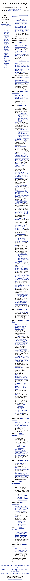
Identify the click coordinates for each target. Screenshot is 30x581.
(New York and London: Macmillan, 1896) (21, 165)
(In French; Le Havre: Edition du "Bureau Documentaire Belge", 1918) (22, 68)
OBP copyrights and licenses (15, 579)
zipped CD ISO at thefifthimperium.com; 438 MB (23, 255)
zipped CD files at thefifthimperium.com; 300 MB (23, 119)
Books (2, 573)
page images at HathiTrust (22, 408)
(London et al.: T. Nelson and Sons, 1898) (21, 350)
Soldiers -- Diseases (24, 77)
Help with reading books (7, 565)
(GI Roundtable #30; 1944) (21, 97)
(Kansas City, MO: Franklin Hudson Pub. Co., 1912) (22, 53)
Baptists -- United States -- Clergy (7, 60)
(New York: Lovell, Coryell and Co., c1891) (21, 303)
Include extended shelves (15, 9)
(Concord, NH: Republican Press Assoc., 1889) (22, 193)
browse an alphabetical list (14, 10)
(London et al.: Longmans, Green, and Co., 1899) (22, 412)
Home (3, 569)
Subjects (13, 571)
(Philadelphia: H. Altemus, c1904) (22, 359)
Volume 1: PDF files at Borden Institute (23, 496)
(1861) (22, 550)
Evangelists (6, 32)
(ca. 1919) (22, 534)
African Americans (6, 39)
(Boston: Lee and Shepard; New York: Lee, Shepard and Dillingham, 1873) (21, 341)
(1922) (22, 277)
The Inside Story (25, 573)
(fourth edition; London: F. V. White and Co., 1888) (22, 139)
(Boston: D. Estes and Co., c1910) (22, 425)
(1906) (21, 47)
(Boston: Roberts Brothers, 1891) (21, 269)
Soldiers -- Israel (23, 309)
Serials (17, 571)
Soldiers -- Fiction (23, 105)
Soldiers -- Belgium (24, 61)
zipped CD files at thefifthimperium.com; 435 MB (23, 259)
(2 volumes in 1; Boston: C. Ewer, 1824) (21, 240)
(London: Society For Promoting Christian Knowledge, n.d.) (22, 327)
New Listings (14, 569)
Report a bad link (18, 565)
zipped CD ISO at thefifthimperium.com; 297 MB (23, 115)
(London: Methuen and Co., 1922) (22, 475)
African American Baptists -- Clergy (6, 35)
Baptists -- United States (7, 51)
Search (8, 569)
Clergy (5, 54)
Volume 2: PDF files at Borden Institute (23, 499)
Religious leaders (6, 56)
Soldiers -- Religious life (18, 503)
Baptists (6, 53)
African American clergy (6, 43)
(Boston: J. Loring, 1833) (21, 377)
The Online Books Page (15, 3)
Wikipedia (3, 24)
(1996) (22, 82)
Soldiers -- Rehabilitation (18, 482)
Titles (25, 569)
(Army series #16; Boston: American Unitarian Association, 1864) (21, 509)
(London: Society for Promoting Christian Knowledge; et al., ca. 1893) (20, 386)
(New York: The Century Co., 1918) (22, 287)
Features (12, 573)
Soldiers (6, 30)
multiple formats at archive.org (22, 405)
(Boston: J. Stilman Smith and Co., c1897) (21, 227)
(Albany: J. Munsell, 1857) (21, 212)
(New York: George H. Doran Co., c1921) (21, 202)
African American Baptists (6, 47)
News (7, 573)
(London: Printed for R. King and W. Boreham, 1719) (22, 157)
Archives (17, 573)
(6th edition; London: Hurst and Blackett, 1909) (21, 175)
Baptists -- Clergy (6, 63)
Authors (21, 569)
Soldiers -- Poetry (23, 460)
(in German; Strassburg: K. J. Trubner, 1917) (21, 452)
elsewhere (8, 25)
